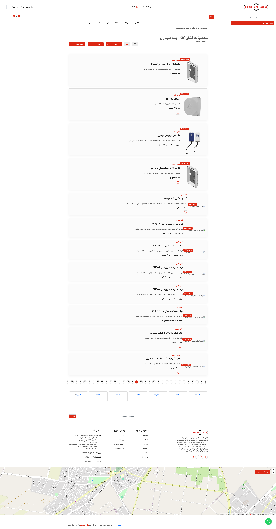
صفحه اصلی (138, 23)
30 (76, 382)
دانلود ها (145, 448)
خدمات (117, 23)
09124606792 (145, 7)
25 (98, 382)
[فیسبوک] (206, 457)
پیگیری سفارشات (25, 7)
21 (115, 382)
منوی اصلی (266, 23)
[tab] (135, 44)
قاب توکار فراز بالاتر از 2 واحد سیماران (166, 333)
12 (154, 382)
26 (93, 382)
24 (102, 382)
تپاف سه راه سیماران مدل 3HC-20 (168, 289)
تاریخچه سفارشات (119, 444)
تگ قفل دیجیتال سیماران (168, 136)
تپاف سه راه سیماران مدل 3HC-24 (167, 311)
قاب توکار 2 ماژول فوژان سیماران (165, 168)
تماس (90, 23)
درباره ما (146, 453)
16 (136, 382)
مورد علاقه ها (120, 440)
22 (111, 382)
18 (128, 382)
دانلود (108, 23)
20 (119, 382)
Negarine (117, 525)
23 (106, 382)
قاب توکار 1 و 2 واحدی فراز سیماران (165, 64)
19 (123, 382)
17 (132, 382)
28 (85, 382)
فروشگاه (126, 23)
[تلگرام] (193, 457)
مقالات (99, 23)
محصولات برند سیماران (182, 28)
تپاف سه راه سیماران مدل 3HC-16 (168, 268)
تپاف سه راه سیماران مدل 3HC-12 (168, 246)
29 (80, 382)
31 (72, 382)
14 (145, 382)
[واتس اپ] (197, 457)
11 (158, 382)
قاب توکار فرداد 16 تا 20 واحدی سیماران (163, 359)
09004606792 (131, 7)
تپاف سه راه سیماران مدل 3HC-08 (167, 224)
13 (149, 382)
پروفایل (122, 435)
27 (89, 382)
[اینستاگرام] (201, 457)
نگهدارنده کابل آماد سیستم (175, 198)
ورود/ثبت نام (11, 7)
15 (141, 382)
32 (68, 382)
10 (162, 382)
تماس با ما (145, 457)
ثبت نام (73, 416)
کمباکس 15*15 (173, 99)
